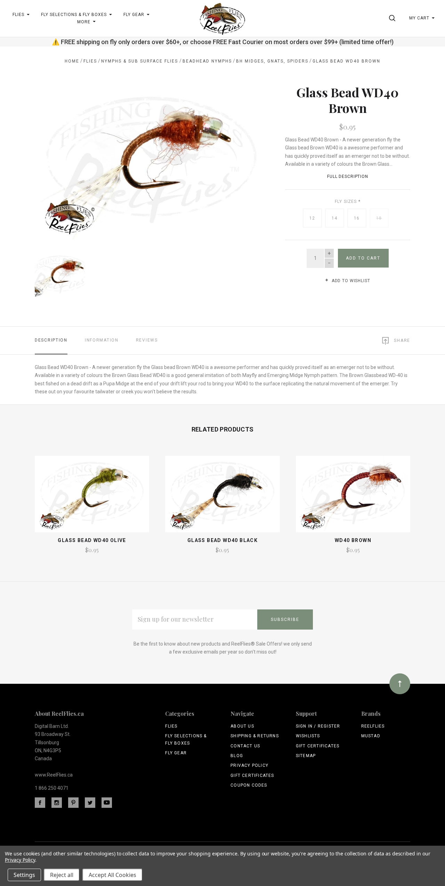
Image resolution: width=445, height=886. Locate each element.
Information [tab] (102, 340)
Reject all (61, 875)
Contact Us (245, 746)
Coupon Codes (248, 785)
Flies (171, 726)
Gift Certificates (252, 775)
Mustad (370, 735)
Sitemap (306, 755)
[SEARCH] (393, 18)
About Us (242, 726)
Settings (24, 875)
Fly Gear (176, 752)
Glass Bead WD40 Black (222, 540)
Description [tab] (51, 340)
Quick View (92, 497)
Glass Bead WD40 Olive (92, 540)
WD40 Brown (353, 540)
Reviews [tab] (147, 340)
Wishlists (308, 735)
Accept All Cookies (112, 875)
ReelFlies (373, 726)
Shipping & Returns (254, 735)
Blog (236, 755)
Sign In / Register (318, 726)
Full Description (347, 176)
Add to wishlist (350, 280)
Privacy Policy (249, 765)
